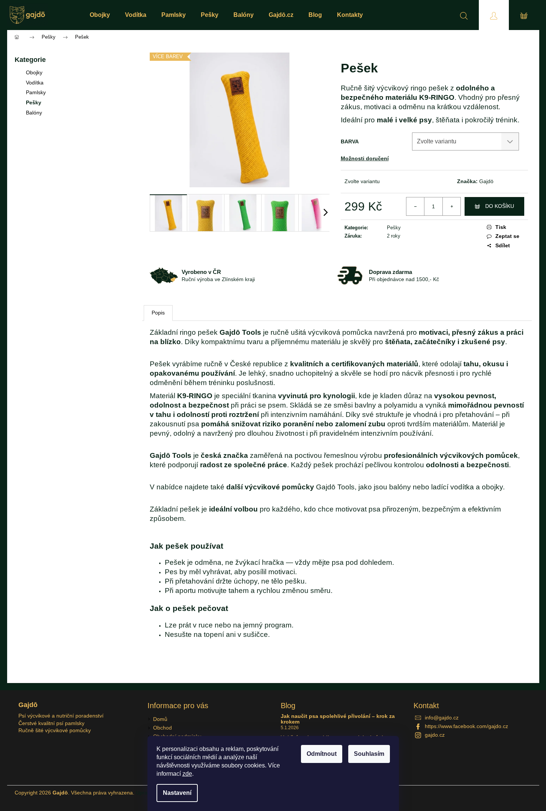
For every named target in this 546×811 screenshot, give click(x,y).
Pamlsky (36, 92)
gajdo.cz (435, 735)
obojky (492, 487)
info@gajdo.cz (442, 718)
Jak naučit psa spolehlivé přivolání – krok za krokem (338, 719)
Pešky (33, 102)
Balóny (34, 113)
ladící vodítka (452, 487)
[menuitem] (99, 15)
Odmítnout (322, 754)
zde (187, 773)
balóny (400, 487)
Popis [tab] (158, 313)
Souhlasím (369, 754)
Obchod (162, 728)
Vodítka (35, 83)
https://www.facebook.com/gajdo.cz (466, 726)
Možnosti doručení (365, 158)
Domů (160, 719)
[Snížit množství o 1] (415, 206)
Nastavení (177, 793)
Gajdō (486, 181)
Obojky (34, 72)
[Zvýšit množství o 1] (451, 206)
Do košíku (499, 206)
